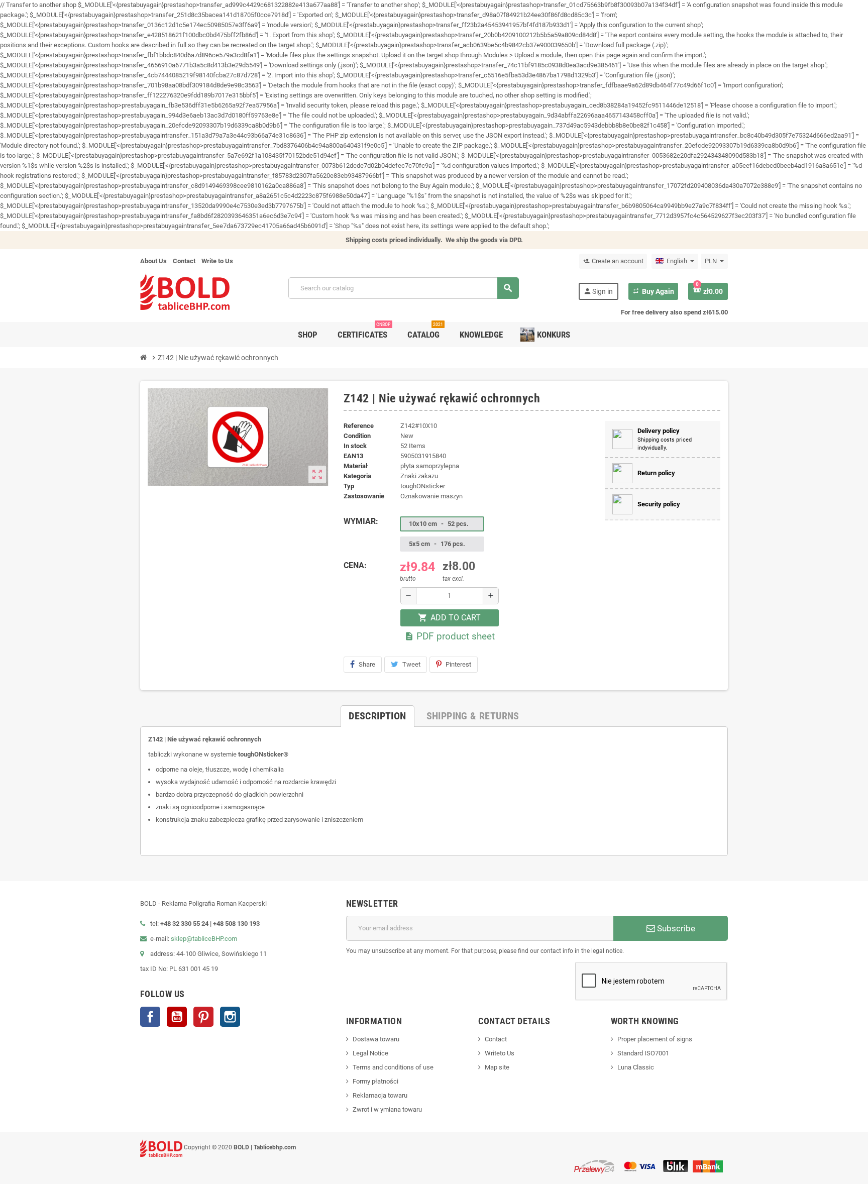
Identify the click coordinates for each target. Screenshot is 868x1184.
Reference (359, 425)
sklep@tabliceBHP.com (204, 938)
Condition (357, 436)
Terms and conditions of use (393, 1067)
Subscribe (675, 928)
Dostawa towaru (376, 1039)
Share (367, 664)
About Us (153, 261)
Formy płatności (375, 1081)
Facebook (150, 1017)
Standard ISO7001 (643, 1053)
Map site (497, 1067)
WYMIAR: (361, 521)
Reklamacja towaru (380, 1095)
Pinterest (458, 664)
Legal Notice (370, 1053)
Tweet (411, 664)
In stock (355, 446)
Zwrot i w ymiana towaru (387, 1109)
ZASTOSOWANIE (364, 496)
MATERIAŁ (356, 466)
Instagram (230, 1017)
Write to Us (217, 261)
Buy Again (653, 291)
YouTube (177, 1017)
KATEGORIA (357, 476)
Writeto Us (499, 1053)
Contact (184, 261)
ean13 (353, 456)
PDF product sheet (449, 636)
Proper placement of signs (654, 1039)
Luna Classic (635, 1067)
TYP (349, 486)
